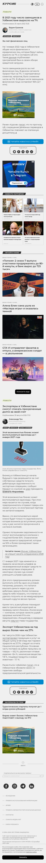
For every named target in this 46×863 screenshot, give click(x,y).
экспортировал (10, 638)
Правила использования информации (21, 800)
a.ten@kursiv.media (15, 423)
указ (28, 489)
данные (12, 57)
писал (22, 124)
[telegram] (23, 786)
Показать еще (23, 392)
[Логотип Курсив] (9, 4)
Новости (7, 12)
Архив (8, 805)
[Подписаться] (42, 776)
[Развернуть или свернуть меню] (42, 4)
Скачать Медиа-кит (13, 819)
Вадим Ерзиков (16, 28)
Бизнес (5, 427)
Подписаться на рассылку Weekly (17, 773)
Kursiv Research (12, 824)
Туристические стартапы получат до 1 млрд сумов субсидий (21, 707)
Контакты (9, 815)
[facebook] (6, 786)
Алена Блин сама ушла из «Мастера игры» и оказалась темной (20, 308)
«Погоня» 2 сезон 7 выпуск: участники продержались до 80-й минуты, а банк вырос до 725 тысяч (22, 265)
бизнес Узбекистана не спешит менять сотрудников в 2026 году (24, 554)
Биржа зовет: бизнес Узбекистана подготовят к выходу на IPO (19, 716)
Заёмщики (6, 36)
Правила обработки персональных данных (23, 810)
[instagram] (14, 786)
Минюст (6, 489)
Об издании (10, 796)
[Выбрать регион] (32, 4)
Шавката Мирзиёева (13, 491)
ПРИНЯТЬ (23, 857)
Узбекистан (16, 36)
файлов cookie (31, 852)
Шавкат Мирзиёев (25, 427)
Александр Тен (16, 419)
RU (37, 4)
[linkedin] (31, 786)
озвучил (15, 621)
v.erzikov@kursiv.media (16, 32)
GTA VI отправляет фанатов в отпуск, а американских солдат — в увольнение (22, 350)
